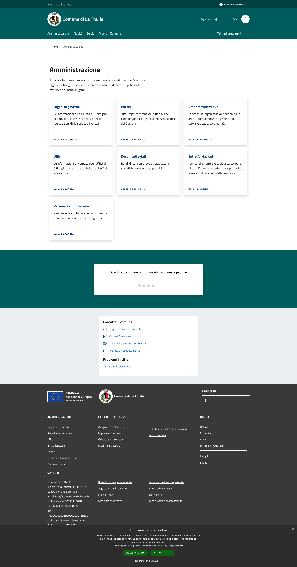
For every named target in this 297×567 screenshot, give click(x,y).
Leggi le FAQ (105, 495)
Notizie (204, 427)
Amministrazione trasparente (166, 482)
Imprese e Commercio (110, 433)
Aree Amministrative (59, 433)
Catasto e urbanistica (110, 439)
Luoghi (204, 456)
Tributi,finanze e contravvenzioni (168, 429)
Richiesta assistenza (110, 501)
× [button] (293, 529)
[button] (148, 561)
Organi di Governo (58, 427)
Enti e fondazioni (57, 445)
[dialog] (148, 546)
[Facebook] (214, 19)
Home (55, 47)
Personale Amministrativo (62, 458)
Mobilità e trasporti (109, 445)
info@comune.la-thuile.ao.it (72, 496)
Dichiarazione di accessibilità (166, 501)
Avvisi (203, 439)
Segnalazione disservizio (112, 488)
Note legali (155, 495)
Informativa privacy (160, 488)
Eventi (204, 462)
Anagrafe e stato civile (111, 427)
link (181, 545)
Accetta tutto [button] (135, 552)
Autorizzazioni (157, 435)
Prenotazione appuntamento (115, 482)
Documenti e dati (57, 464)
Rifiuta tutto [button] (162, 552)
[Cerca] (245, 19)
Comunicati (206, 433)
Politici (51, 452)
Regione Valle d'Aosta (59, 4)
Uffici (50, 439)
